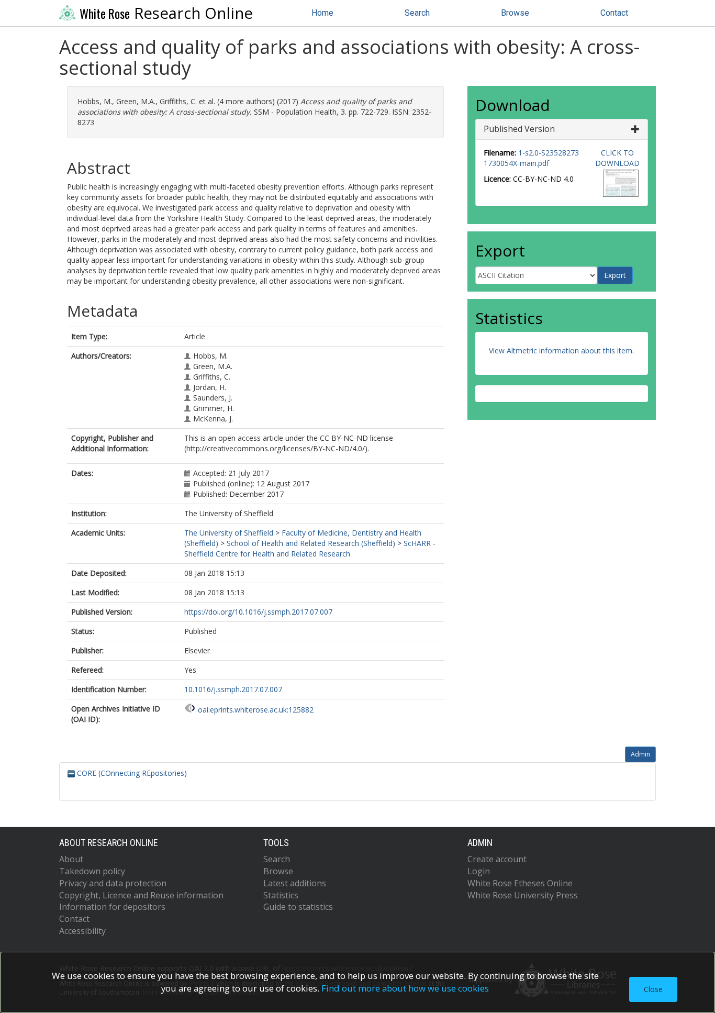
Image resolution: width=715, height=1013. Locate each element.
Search (417, 13)
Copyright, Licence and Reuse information (141, 895)
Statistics (280, 895)
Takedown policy (92, 871)
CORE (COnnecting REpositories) (131, 773)
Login (478, 871)
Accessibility (82, 931)
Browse (515, 13)
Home (322, 13)
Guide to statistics (298, 906)
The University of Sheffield (228, 533)
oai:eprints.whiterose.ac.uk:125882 (256, 710)
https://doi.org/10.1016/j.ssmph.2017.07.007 (258, 612)
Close (653, 989)
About (71, 859)
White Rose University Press (522, 895)
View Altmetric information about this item (560, 350)
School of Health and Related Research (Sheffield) (311, 543)
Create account (497, 859)
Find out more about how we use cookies (405, 988)
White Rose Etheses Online (520, 883)
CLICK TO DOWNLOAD (617, 158)
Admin (640, 754)
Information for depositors (112, 906)
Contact (614, 13)
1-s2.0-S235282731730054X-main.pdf (531, 158)
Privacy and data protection (112, 883)
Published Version (519, 129)
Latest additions (294, 883)
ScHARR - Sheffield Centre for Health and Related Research (309, 548)
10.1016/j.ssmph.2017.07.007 (233, 689)
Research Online (166, 13)
